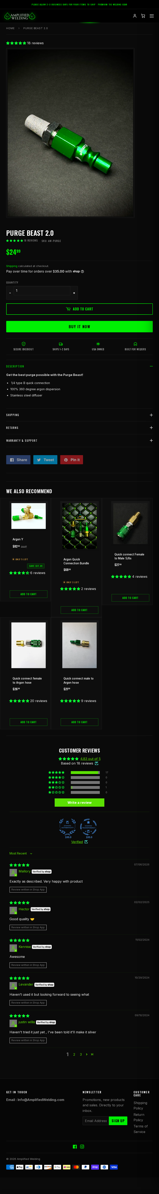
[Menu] (151, 16)
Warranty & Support (22, 440)
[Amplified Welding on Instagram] (82, 1147)
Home (10, 28)
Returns (12, 428)
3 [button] (81, 1054)
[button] (16, 43)
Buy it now (79, 326)
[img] (19, 865)
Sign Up (118, 1120)
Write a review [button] (79, 802)
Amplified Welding (28, 1159)
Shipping (11, 266)
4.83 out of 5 (90, 759)
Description (15, 366)
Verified (77, 842)
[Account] (134, 16)
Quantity (12, 282)
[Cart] (143, 16)
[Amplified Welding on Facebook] (75, 1147)
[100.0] (67, 827)
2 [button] (74, 1054)
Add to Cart (28, 594)
